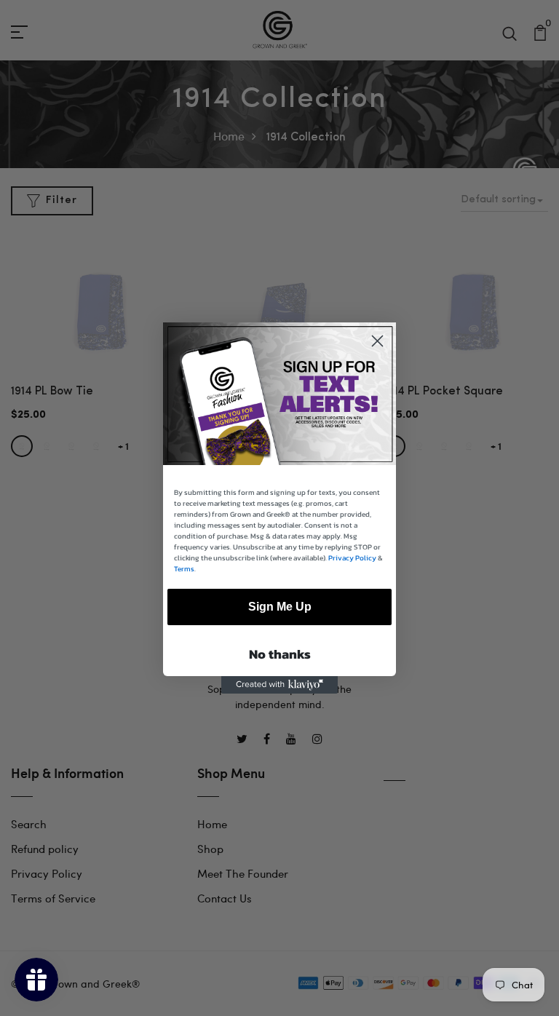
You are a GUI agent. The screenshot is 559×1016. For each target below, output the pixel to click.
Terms (184, 568)
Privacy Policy (352, 557)
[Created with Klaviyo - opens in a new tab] (279, 685)
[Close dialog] (377, 341)
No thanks (280, 654)
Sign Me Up (280, 606)
